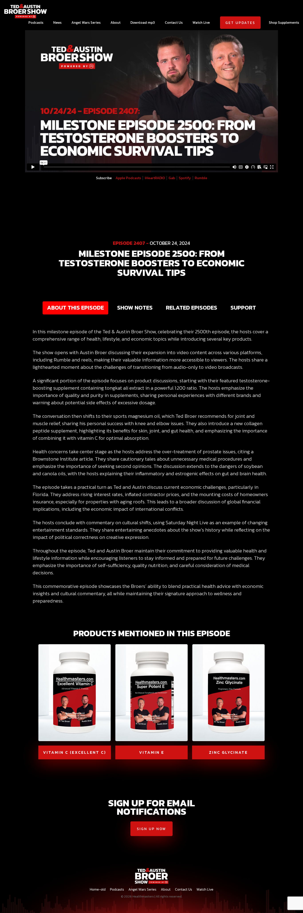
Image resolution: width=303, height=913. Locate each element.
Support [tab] (243, 307)
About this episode (75, 307)
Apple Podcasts (128, 178)
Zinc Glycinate (228, 752)
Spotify (185, 178)
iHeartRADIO (155, 178)
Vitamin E (151, 752)
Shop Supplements (284, 22)
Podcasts (35, 22)
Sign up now (151, 828)
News (57, 22)
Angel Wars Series (85, 22)
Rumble (201, 178)
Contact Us (174, 22)
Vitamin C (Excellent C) (74, 752)
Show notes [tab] (135, 307)
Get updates (240, 22)
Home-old (98, 889)
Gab (172, 178)
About (115, 22)
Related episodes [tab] (191, 307)
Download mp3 (142, 22)
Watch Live (201, 22)
